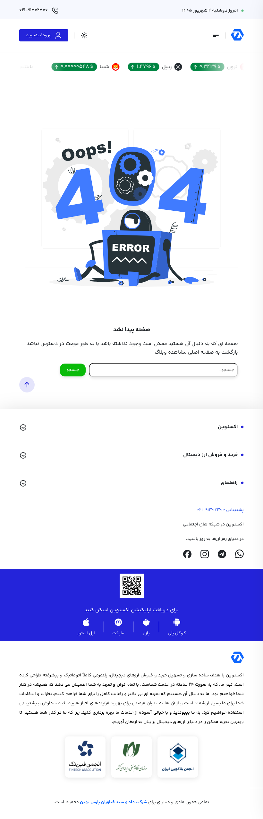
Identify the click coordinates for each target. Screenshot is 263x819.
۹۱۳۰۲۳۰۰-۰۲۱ (211, 510)
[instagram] (204, 554)
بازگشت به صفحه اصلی (213, 352)
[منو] (216, 35)
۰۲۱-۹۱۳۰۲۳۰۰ (33, 10)
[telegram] (221, 554)
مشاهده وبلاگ (171, 352)
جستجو (72, 370)
